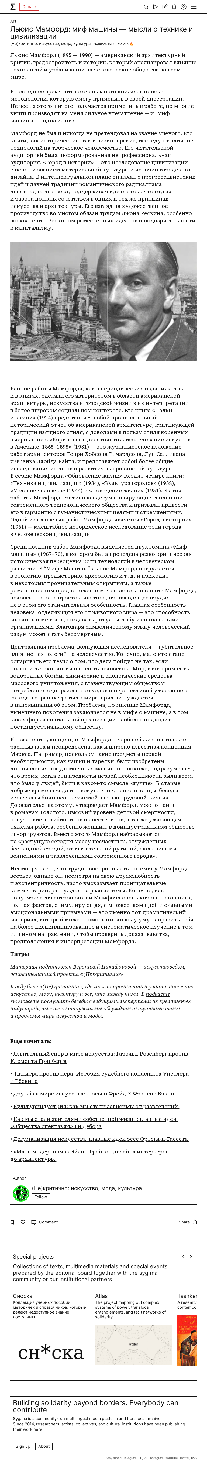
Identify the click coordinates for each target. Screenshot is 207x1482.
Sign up (23, 1446)
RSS (194, 1458)
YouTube (171, 1458)
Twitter (184, 1458)
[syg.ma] (13, 6)
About (44, 1446)
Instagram (156, 1458)
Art (13, 21)
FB (140, 1458)
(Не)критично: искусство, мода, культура (50, 43)
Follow (40, 1197)
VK (146, 1458)
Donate (29, 6)
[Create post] (165, 6)
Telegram (130, 1458)
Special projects (33, 1256)
